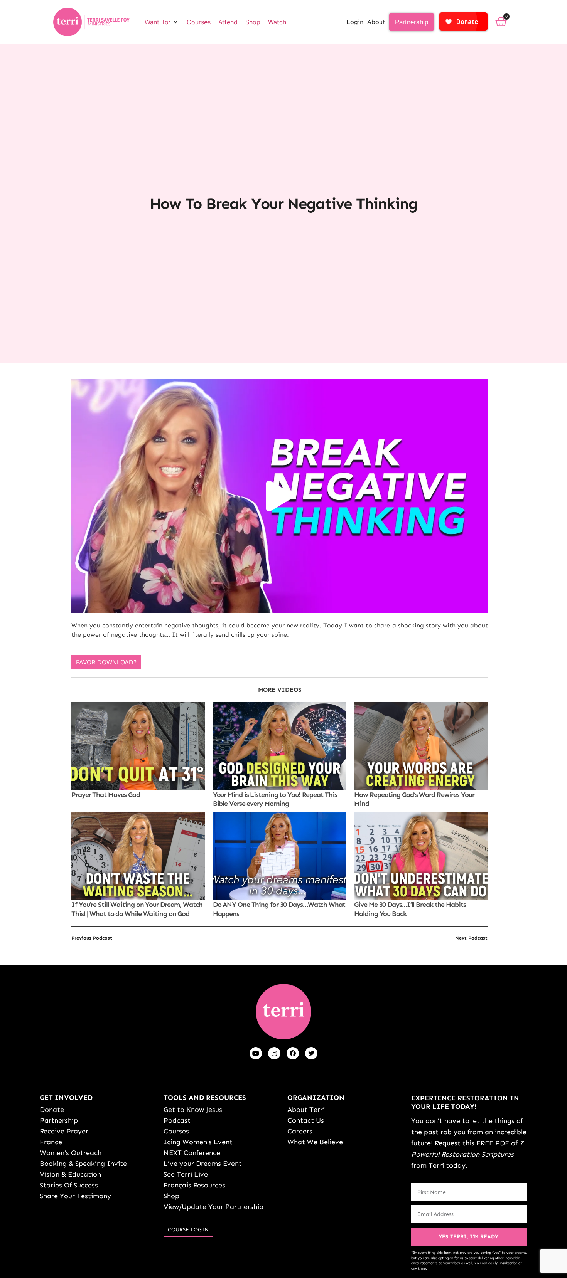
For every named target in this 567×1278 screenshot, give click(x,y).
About (376, 21)
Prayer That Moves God (105, 794)
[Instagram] (274, 1053)
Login (354, 21)
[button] (160, 22)
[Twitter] (311, 1053)
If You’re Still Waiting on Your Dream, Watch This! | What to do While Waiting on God (136, 909)
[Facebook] (293, 1053)
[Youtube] (256, 1053)
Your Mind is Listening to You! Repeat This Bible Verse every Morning (275, 799)
